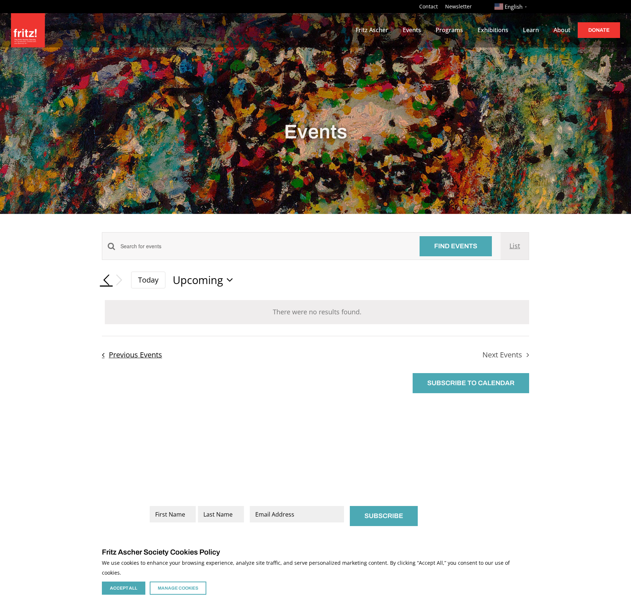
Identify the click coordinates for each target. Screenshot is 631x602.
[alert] (317, 312)
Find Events (455, 246)
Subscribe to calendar (471, 383)
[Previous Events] (106, 280)
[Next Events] (119, 280)
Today (148, 280)
